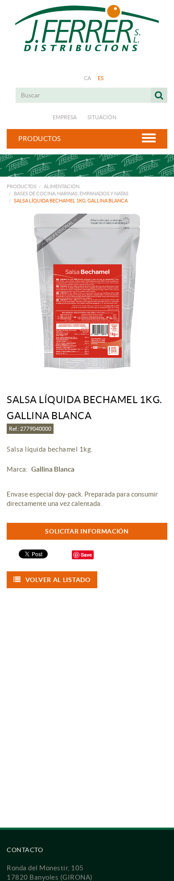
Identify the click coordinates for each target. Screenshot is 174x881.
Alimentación (61, 186)
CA (87, 78)
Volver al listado (58, 579)
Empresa (65, 117)
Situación (101, 117)
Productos (22, 186)
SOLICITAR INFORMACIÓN (87, 531)
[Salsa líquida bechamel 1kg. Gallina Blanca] (87, 291)
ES (101, 78)
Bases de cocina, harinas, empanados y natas (71, 193)
